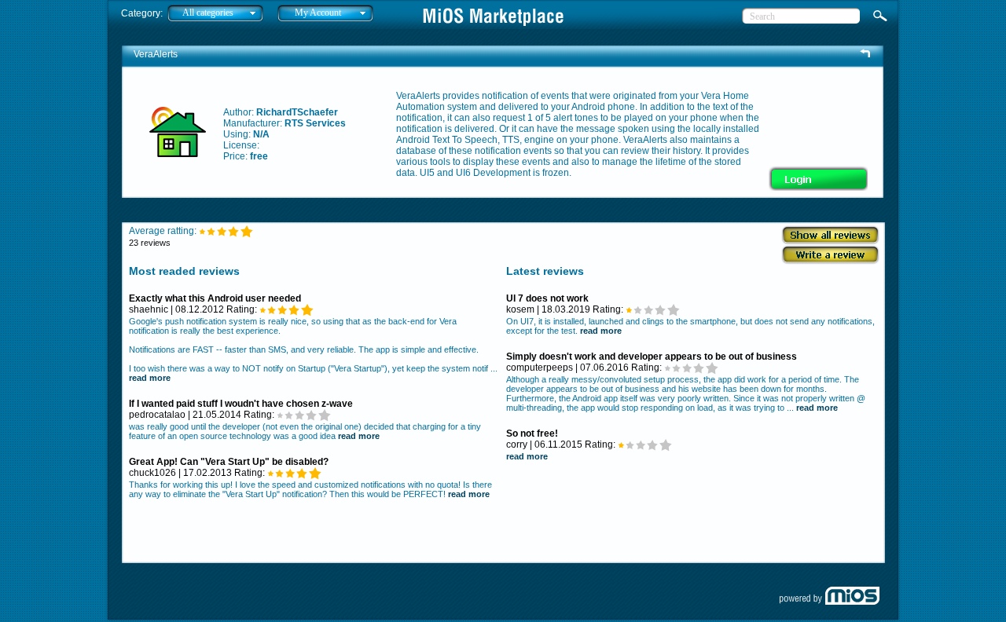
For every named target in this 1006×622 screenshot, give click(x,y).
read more (150, 377)
